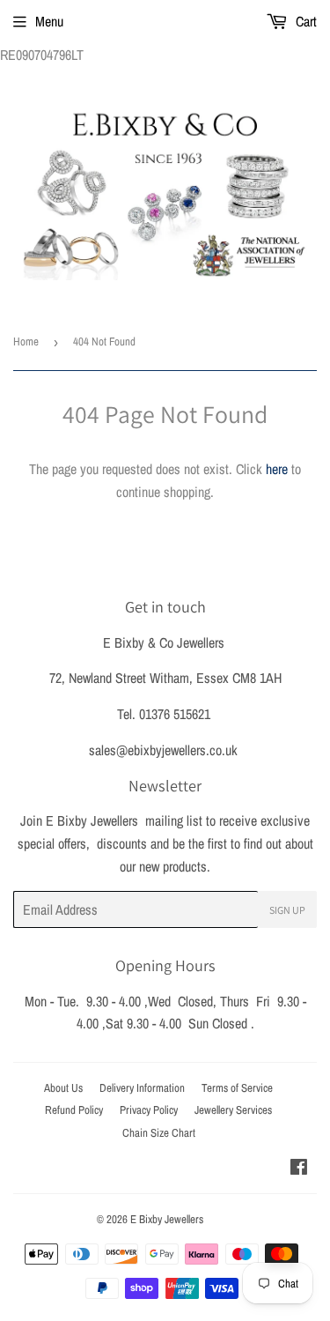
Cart (304, 21)
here (277, 469)
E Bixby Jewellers (166, 1219)
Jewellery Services (233, 1109)
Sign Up (287, 910)
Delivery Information (142, 1087)
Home (26, 341)
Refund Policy (74, 1109)
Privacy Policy (149, 1109)
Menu (49, 21)
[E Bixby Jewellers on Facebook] (299, 1168)
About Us (63, 1087)
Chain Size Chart (158, 1132)
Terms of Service (237, 1087)
